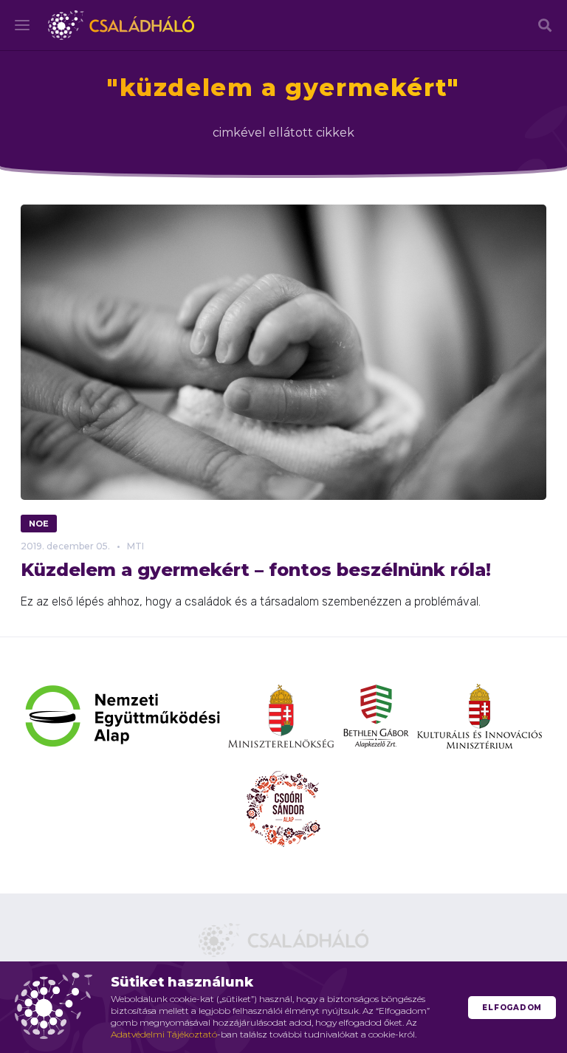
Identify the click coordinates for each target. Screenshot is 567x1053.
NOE (39, 523)
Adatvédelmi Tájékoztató (164, 1034)
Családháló (121, 25)
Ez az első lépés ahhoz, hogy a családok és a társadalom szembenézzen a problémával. (251, 601)
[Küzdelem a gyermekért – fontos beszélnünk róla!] (283, 352)
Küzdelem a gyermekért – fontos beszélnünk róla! (256, 569)
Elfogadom (512, 1007)
